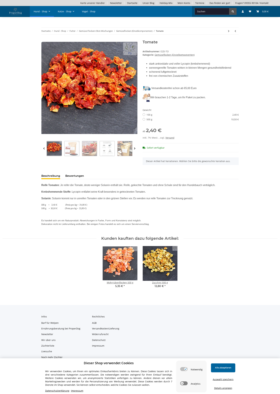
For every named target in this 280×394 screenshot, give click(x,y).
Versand (169, 137)
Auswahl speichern (223, 379)
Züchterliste (47, 345)
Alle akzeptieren (223, 367)
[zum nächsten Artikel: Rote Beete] (228, 31)
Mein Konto (184, 3)
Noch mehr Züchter (52, 357)
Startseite (132, 3)
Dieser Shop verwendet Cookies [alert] (109, 363)
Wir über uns (48, 340)
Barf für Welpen (50, 322)
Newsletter (116, 3)
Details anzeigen (223, 388)
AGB (94, 322)
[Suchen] (233, 11)
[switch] (184, 369)
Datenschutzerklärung (57, 390)
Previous (44, 148)
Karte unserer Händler (92, 3)
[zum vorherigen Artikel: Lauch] (235, 31)
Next (134, 148)
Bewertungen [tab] (74, 175)
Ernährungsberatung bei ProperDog (60, 328)
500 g (192, 119)
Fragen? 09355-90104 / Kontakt (251, 3)
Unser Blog (148, 3)
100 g (192, 114)
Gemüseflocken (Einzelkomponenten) (175, 54)
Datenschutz (99, 340)
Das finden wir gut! (220, 3)
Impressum (98, 345)
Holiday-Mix (166, 3)
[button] (242, 11)
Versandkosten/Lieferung (105, 328)
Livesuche (46, 351)
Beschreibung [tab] (50, 175)
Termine (199, 3)
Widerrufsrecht (100, 334)
